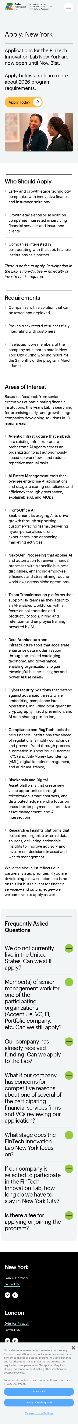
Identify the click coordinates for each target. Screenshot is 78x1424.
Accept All (39, 1391)
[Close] (73, 1348)
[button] (68, 7)
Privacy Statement (14, 1383)
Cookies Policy (58, 1380)
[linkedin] (15, 1295)
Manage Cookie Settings (39, 1413)
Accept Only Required (39, 1402)
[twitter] (7, 1295)
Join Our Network (16, 1323)
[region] (39, 1383)
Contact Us (12, 1284)
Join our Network (16, 1278)
